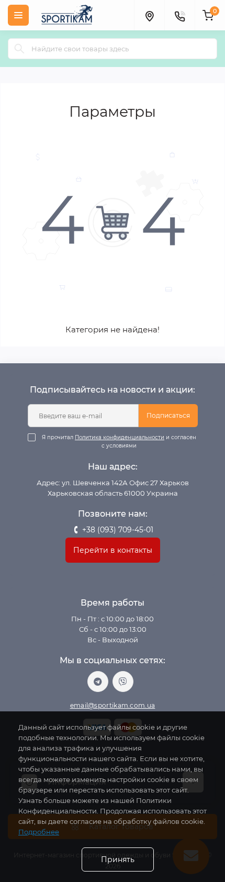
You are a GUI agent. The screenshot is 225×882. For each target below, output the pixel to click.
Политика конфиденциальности (119, 437)
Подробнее (38, 832)
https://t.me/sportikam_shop (97, 681)
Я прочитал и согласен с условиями (119, 441)
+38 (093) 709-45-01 (117, 529)
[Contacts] (179, 15)
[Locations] (149, 15)
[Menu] (18, 15)
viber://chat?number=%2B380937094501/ (123, 681)
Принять (117, 859)
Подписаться (168, 415)
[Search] (19, 48)
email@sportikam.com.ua (112, 705)
